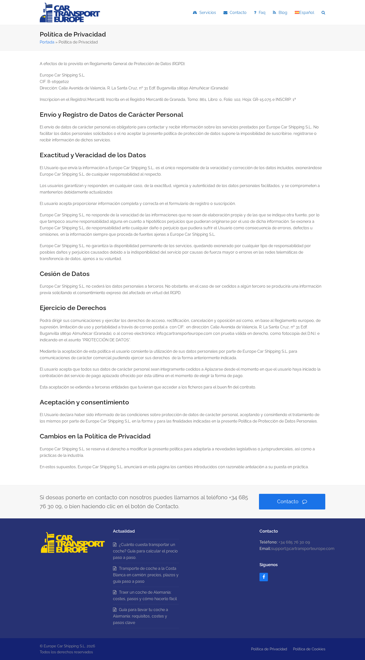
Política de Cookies (309, 649)
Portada (47, 42)
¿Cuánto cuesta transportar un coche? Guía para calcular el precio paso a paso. (145, 551)
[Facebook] (263, 577)
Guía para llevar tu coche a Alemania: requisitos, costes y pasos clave (140, 616)
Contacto (287, 502)
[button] (323, 12)
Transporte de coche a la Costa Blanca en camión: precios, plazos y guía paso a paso (146, 575)
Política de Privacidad (269, 649)
